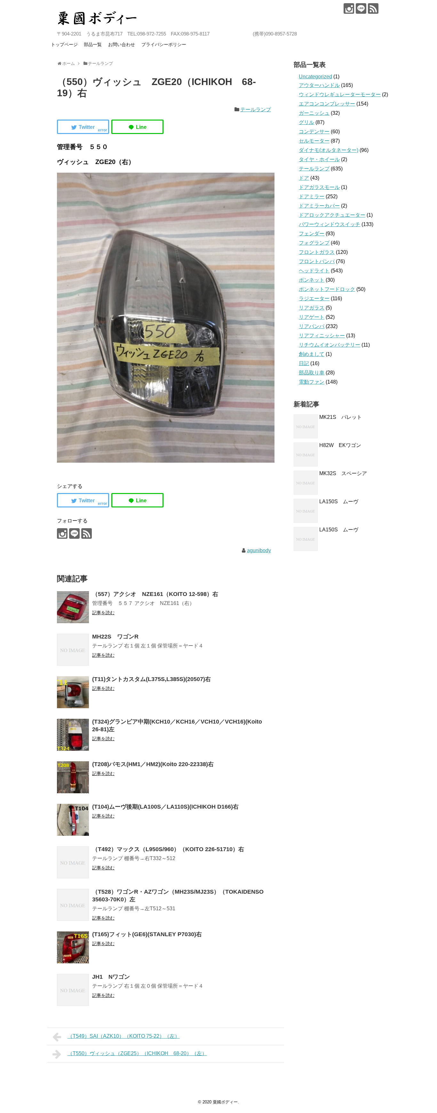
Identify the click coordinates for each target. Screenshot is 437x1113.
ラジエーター (314, 298)
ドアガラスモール (319, 187)
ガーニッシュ (314, 113)
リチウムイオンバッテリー (329, 345)
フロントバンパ (317, 261)
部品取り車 (311, 372)
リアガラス (311, 307)
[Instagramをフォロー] (349, 8)
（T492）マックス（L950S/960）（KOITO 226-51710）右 (168, 849)
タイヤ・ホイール (319, 159)
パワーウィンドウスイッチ (329, 224)
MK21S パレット (340, 417)
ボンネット (311, 280)
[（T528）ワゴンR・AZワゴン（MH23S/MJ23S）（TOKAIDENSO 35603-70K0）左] (73, 905)
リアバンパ (311, 326)
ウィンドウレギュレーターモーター (340, 94)
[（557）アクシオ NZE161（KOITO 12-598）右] (73, 607)
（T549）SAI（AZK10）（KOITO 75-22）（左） (124, 1036)
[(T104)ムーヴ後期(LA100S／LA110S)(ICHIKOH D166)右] (73, 820)
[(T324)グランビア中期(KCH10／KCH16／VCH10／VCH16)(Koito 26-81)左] (73, 735)
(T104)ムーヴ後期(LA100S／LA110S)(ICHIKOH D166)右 (165, 806)
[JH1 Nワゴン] (73, 990)
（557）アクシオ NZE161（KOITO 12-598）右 (155, 594)
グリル (306, 122)
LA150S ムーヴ (338, 501)
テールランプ (255, 109)
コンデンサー (314, 131)
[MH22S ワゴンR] (73, 650)
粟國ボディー (225, 1102)
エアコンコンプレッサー (327, 103)
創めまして (311, 354)
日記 (304, 363)
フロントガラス (317, 252)
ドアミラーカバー (319, 205)
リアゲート (311, 317)
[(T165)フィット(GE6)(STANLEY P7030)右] (73, 947)
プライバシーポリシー (163, 44)
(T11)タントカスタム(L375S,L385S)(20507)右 (151, 679)
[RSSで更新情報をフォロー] (373, 8)
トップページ (64, 44)
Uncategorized (315, 76)
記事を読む (103, 612)
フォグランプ (314, 243)
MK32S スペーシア (343, 473)
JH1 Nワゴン (111, 977)
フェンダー (311, 233)
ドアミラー (311, 196)
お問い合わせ (121, 44)
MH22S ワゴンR (115, 636)
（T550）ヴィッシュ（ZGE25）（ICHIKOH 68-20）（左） (137, 1053)
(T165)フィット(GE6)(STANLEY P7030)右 (147, 934)
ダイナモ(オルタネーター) (328, 150)
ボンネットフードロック (327, 289)
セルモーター (314, 141)
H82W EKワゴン (340, 445)
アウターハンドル (319, 85)
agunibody (259, 550)
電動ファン (311, 382)
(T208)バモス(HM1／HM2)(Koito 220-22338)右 (153, 764)
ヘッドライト (314, 270)
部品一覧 (93, 44)
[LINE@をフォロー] (361, 8)
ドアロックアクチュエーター (332, 215)
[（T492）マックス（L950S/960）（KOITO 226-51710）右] (73, 862)
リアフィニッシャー (322, 335)
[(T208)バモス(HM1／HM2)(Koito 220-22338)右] (73, 777)
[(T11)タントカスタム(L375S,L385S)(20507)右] (73, 692)
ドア (304, 178)
